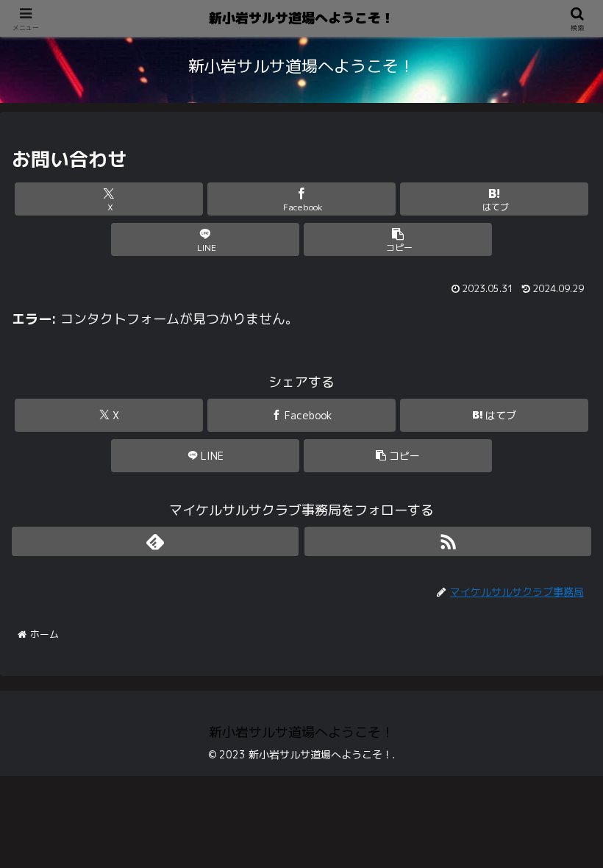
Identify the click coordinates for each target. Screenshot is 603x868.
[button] (398, 239)
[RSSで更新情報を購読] (447, 541)
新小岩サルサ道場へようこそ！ (301, 18)
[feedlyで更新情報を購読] (155, 541)
